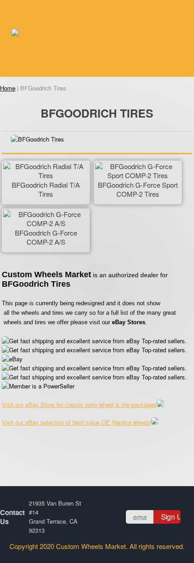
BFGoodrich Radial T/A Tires (46, 189)
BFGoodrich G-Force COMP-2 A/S (46, 237)
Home (7, 88)
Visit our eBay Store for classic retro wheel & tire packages (79, 404)
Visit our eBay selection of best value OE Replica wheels (76, 422)
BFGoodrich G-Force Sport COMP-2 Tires (138, 189)
